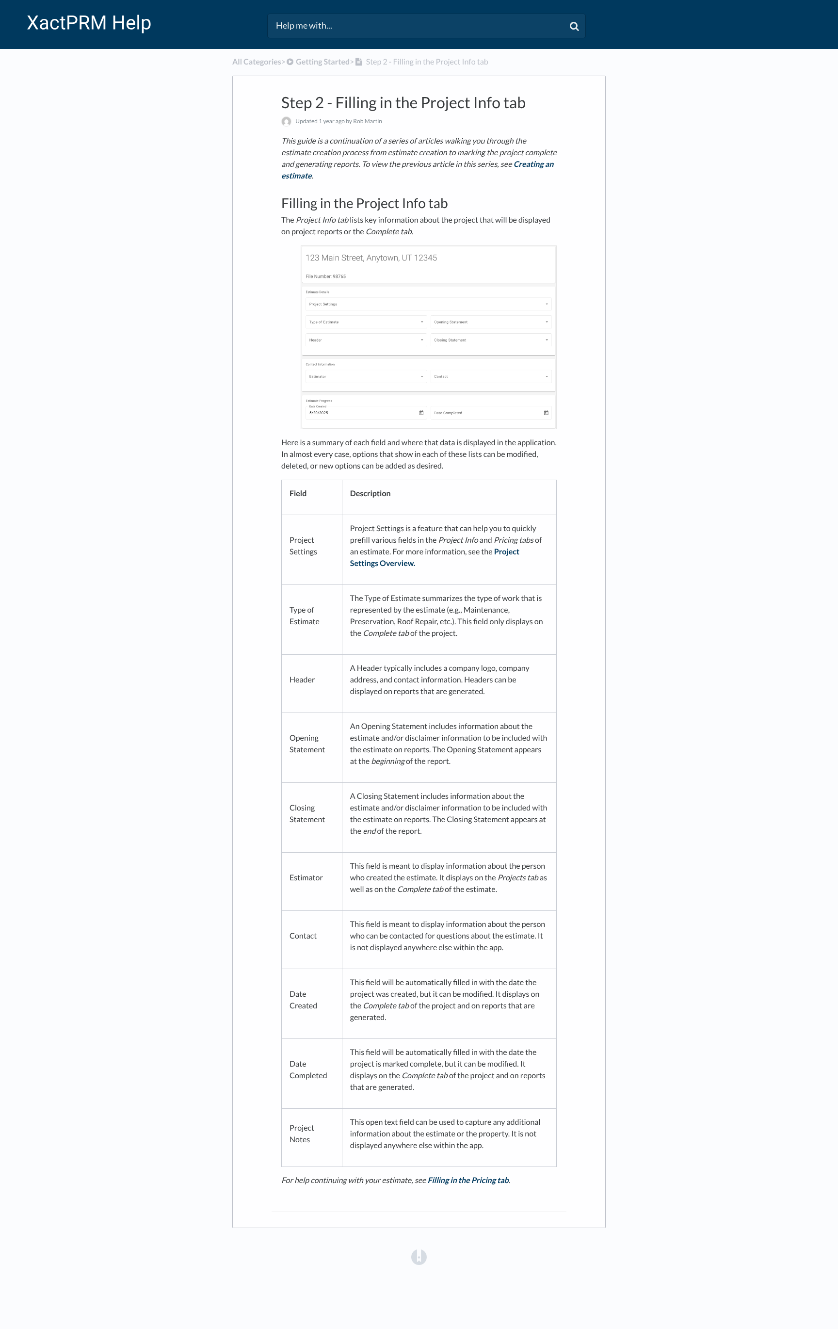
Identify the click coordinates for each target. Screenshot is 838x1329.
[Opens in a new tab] (419, 1257)
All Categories (256, 61)
